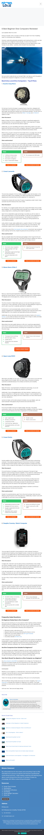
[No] (42, 832)
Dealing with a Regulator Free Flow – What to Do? (16, 718)
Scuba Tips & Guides (10, 786)
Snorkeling (7, 791)
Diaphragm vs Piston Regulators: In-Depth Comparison (17, 723)
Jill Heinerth (36, 112)
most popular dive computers (21, 229)
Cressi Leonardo (8, 171)
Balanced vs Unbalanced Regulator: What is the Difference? (18, 727)
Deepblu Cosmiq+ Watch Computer (15, 523)
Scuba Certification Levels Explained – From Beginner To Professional (20, 755)
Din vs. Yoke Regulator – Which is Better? (14, 732)
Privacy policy (23, 833)
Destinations (7, 788)
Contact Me (5, 799)
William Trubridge (26, 112)
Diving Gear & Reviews (10, 790)
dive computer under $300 (10, 661)
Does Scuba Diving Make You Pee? (13, 737)
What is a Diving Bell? (10, 760)
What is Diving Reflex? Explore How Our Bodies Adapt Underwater (19, 750)
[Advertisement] (22, 16)
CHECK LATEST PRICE (22, 349)
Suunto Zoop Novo (9, 84)
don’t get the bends (28, 633)
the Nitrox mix (18, 636)
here (10, 708)
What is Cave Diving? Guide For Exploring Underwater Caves (18, 746)
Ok (18, 833)
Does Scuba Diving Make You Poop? (13, 741)
